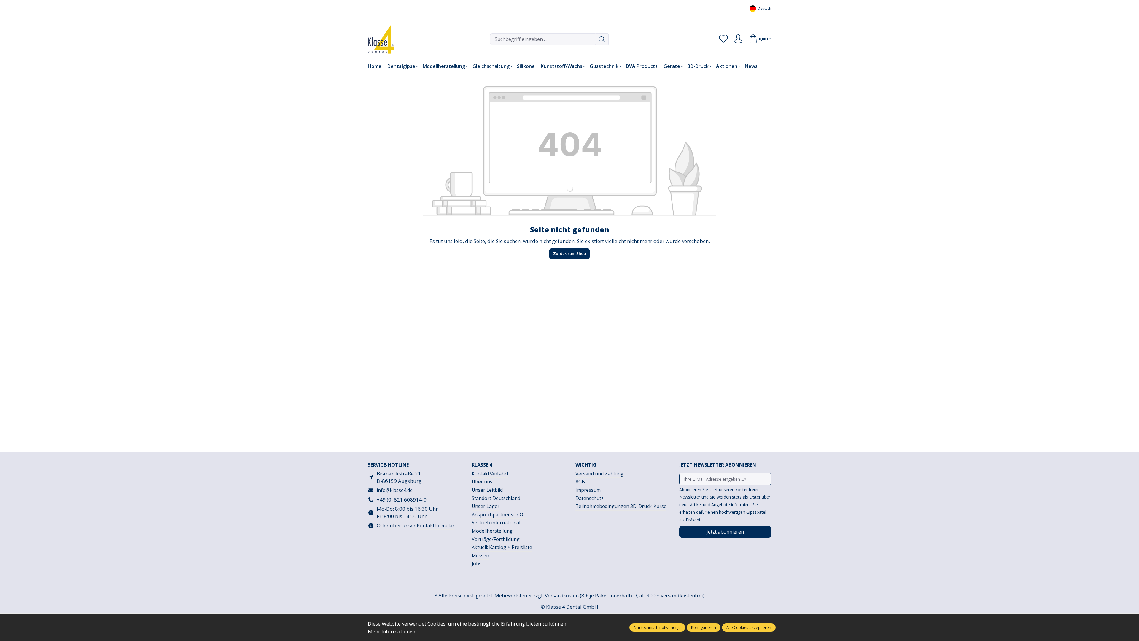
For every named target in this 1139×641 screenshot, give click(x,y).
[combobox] (543, 39)
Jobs (476, 563)
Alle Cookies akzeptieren (748, 627)
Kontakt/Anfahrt (490, 473)
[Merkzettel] (723, 39)
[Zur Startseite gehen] (377, 39)
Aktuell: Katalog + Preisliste (502, 547)
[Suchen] (602, 39)
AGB (580, 481)
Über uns (482, 481)
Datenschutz (589, 498)
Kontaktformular (435, 525)
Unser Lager (485, 506)
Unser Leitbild (487, 490)
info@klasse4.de (395, 490)
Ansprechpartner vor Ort (499, 514)
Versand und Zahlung (599, 473)
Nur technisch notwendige (657, 627)
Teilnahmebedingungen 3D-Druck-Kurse (620, 506)
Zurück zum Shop (569, 253)
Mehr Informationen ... (394, 631)
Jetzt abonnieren (725, 532)
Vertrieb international (496, 522)
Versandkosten (562, 595)
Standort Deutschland (496, 498)
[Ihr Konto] (738, 39)
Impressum (588, 490)
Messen (480, 555)
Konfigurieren (703, 627)
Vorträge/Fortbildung (496, 539)
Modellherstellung (492, 531)
